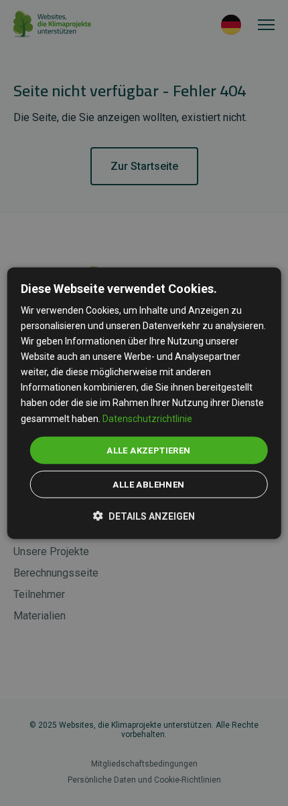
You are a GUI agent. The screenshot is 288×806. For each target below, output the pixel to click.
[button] (144, 515)
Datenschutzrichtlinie (147, 418)
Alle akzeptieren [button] (148, 450)
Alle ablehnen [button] (148, 485)
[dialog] (144, 403)
